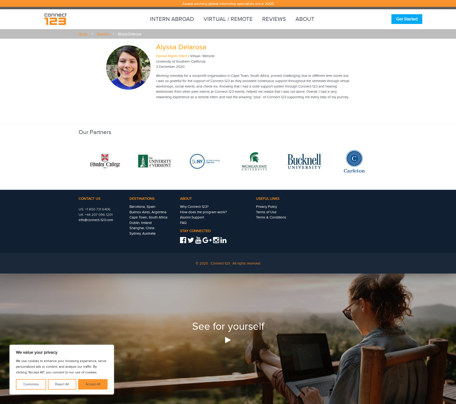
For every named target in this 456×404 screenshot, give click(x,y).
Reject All (62, 384)
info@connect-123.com (96, 220)
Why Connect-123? (194, 207)
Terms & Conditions (271, 217)
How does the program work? (203, 212)
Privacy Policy (266, 207)
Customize (31, 384)
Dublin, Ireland (140, 223)
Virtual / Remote (228, 19)
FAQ (183, 223)
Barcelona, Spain (142, 207)
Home (83, 34)
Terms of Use (266, 212)
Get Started (407, 19)
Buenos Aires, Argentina (147, 212)
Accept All (93, 384)
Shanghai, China (141, 228)
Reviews (274, 19)
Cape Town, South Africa (148, 217)
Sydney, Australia (142, 234)
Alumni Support (192, 217)
